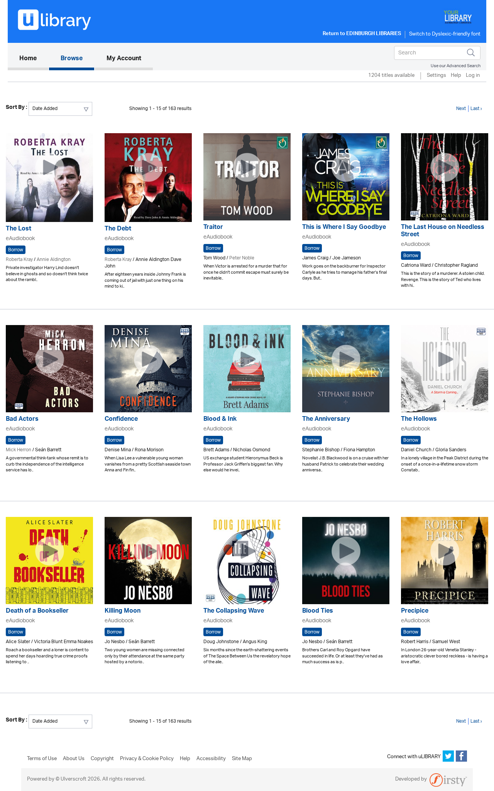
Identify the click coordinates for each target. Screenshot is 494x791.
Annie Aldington (54, 259)
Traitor (213, 228)
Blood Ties (317, 611)
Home (33, 59)
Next (461, 108)
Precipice (414, 611)
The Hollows (419, 419)
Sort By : (16, 108)
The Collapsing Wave (233, 611)
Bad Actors (22, 419)
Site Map (242, 759)
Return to (362, 34)
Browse (72, 59)
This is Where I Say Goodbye (344, 228)
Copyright (102, 759)
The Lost (18, 229)
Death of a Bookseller (37, 611)
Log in (473, 76)
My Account (124, 59)
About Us (74, 759)
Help (456, 76)
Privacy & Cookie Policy (147, 759)
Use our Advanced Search (455, 66)
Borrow (15, 250)
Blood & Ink (220, 419)
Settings (436, 76)
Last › (476, 108)
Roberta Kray (19, 259)
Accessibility (211, 759)
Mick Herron (18, 450)
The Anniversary (326, 419)
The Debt (118, 229)
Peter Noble (241, 258)
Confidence (121, 419)
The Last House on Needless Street (442, 231)
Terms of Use (42, 759)
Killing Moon (122, 611)
